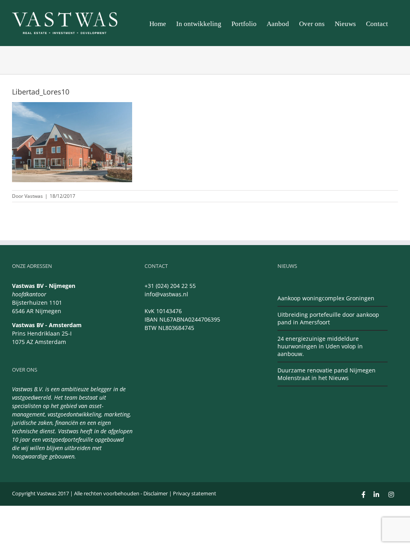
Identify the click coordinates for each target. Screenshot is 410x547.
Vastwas (33, 196)
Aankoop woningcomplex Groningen (325, 298)
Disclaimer (155, 493)
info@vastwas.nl (166, 294)
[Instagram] (391, 494)
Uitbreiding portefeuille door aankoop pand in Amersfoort (328, 318)
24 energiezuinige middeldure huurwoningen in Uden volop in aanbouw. (320, 346)
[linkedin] (376, 494)
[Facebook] (364, 494)
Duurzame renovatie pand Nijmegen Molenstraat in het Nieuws (326, 374)
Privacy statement (194, 493)
